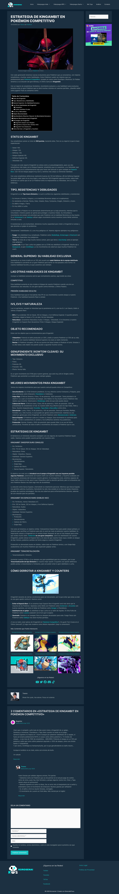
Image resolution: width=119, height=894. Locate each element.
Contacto (107, 4)
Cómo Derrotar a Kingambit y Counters (25, 129)
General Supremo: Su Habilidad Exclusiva (26, 103)
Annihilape (30, 247)
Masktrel (35, 70)
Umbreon (73, 415)
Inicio (32, 4)
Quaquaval (16, 247)
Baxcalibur (54, 408)
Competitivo (18, 107)
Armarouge (64, 235)
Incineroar (63, 606)
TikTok (45, 879)
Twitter (45, 870)
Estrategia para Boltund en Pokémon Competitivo (69, 632)
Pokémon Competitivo (32, 79)
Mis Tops (90, 4)
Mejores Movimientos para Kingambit (25, 118)
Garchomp (62, 240)
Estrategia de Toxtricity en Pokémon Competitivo (45, 632)
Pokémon (29, 24)
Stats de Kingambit (19, 98)
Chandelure (39, 394)
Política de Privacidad (86, 870)
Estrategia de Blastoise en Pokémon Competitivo (45, 653)
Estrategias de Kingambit (21, 120)
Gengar (54, 608)
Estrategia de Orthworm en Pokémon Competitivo (22, 653)
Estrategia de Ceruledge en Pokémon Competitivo (69, 653)
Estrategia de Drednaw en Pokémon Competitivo (22, 632)
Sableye (29, 217)
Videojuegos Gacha (76, 4)
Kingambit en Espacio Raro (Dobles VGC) (27, 124)
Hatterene (31, 535)
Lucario (26, 613)
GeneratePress (69, 891)
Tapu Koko (45, 408)
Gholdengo (41, 401)
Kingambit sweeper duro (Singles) (24, 122)
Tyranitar (37, 408)
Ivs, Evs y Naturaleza (19, 111)
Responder (16, 759)
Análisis (98, 4)
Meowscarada (63, 415)
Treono (23, 766)
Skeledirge (55, 235)
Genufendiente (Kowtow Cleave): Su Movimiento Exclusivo (32, 116)
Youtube (46, 875)
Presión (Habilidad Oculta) (22, 109)
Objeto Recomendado (20, 114)
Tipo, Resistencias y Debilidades (23, 101)
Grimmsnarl (19, 217)
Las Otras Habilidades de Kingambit (24, 105)
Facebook (46, 884)
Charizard (73, 235)
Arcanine (72, 606)
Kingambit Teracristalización (23, 126)
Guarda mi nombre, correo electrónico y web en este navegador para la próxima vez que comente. (44, 846)
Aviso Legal (83, 865)
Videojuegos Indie (42, 4)
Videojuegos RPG (59, 4)
